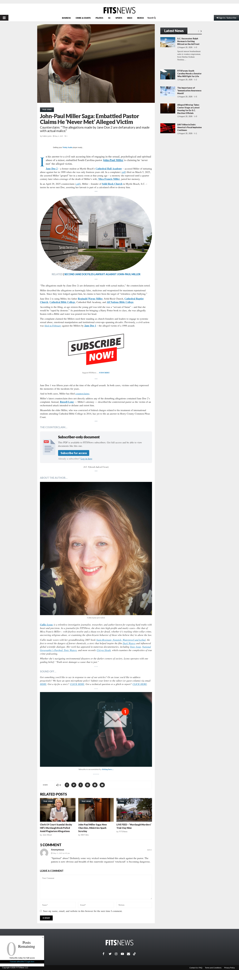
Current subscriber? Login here (22, 961)
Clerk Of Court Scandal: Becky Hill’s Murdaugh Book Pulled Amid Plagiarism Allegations (56, 827)
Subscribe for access (74, 453)
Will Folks (85, 835)
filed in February (53, 325)
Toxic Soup (135, 646)
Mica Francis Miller (109, 179)
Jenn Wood (47, 835)
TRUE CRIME (47, 109)
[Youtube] (124, 954)
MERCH (140, 18)
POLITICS (99, 18)
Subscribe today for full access (22, 957)
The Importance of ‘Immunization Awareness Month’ (189, 90)
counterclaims (82, 393)
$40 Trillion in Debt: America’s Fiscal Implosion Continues (189, 127)
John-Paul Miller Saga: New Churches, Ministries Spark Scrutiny (92, 827)
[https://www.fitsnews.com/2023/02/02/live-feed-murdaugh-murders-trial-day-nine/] (134, 810)
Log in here (86, 458)
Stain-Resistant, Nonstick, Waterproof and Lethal (121, 639)
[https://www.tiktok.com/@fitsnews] (134, 954)
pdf (123, 172)
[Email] (130, 954)
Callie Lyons (46, 136)
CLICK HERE (77, 684)
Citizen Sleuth (104, 650)
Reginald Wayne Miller (90, 298)
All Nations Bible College (120, 302)
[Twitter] (112, 954)
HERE (43, 684)
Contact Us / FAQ (195, 968)
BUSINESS (66, 18)
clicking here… (108, 769)
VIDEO (129, 18)
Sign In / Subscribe (227, 17)
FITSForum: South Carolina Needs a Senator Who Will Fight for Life (189, 73)
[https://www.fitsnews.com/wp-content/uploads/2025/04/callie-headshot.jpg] (96, 548)
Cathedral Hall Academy (109, 168)
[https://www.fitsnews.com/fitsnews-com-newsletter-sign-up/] (96, 729)
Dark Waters (129, 643)
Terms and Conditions (213, 968)
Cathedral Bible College (62, 302)
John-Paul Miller (113, 160)
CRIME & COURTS (83, 18)
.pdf (78, 183)
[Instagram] (118, 954)
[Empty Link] (199, 31)
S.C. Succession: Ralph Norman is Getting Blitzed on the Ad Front (188, 41)
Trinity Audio (67, 147)
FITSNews (123, 832)
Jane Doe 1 (90, 325)
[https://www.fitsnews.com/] (119, 10)
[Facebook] (106, 954)
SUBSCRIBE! (104, 372)
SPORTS (118, 18)
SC (109, 18)
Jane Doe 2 (52, 168)
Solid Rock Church (112, 184)
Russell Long (67, 402)
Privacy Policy (229, 968)
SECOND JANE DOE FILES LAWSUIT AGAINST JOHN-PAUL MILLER (102, 274)
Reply (149, 850)
